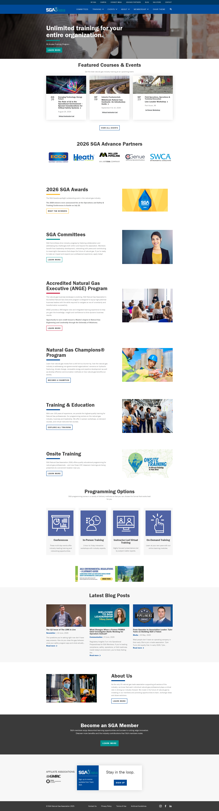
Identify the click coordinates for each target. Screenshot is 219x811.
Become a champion (58, 380)
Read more (50, 646)
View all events (109, 128)
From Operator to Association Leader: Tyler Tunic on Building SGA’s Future (152, 630)
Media (135, 635)
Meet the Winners (57, 211)
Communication (96, 637)
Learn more (109, 743)
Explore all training (59, 427)
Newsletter (50, 633)
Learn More (54, 473)
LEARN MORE (54, 50)
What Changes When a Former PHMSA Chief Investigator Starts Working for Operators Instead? (107, 631)
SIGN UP (120, 782)
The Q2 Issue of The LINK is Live (61, 629)
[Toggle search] (171, 9)
